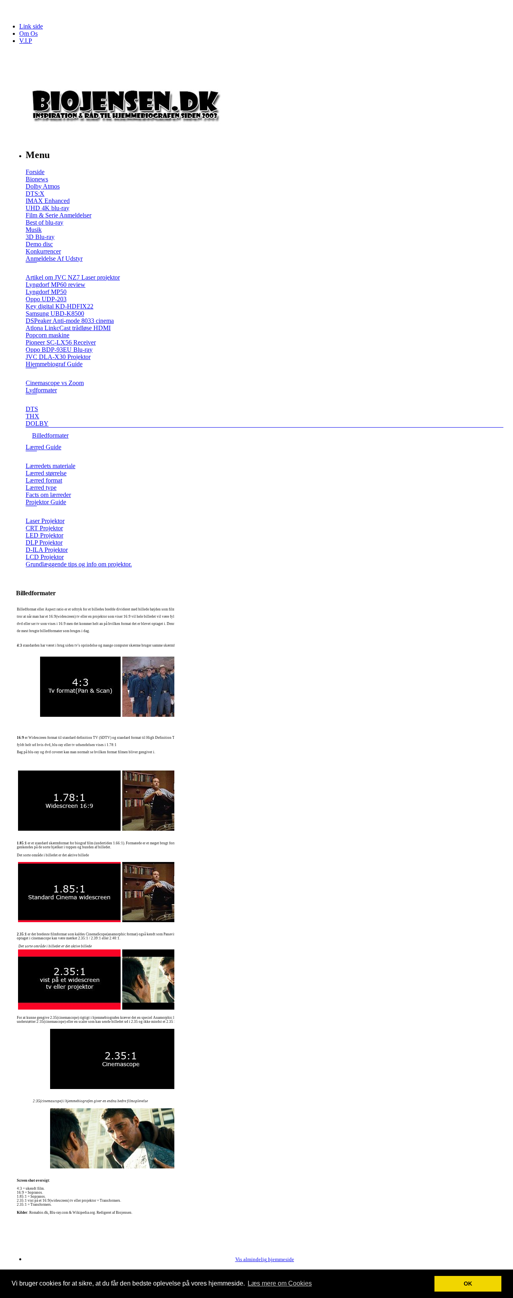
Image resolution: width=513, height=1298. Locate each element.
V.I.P (25, 40)
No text (12, 9)
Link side (31, 26)
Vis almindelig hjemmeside (264, 1259)
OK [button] (468, 1283)
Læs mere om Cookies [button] (280, 1283)
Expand (31, 268)
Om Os (28, 33)
